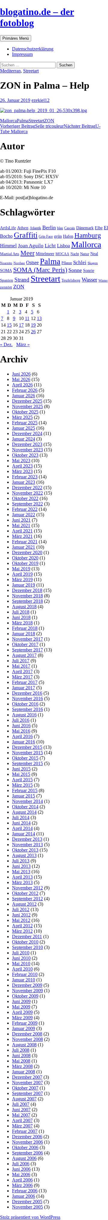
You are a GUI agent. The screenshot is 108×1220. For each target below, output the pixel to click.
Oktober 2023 (25, 455)
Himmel (8, 246)
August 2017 (24, 655)
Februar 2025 (25, 422)
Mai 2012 (21, 920)
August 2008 (24, 1044)
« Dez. (6, 344)
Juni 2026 (21, 374)
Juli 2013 (20, 860)
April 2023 (22, 465)
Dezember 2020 (27, 552)
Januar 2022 (23, 514)
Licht (50, 246)
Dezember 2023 (27, 444)
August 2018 (24, 606)
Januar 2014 (23, 833)
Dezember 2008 (27, 1033)
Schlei (79, 262)
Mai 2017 (21, 666)
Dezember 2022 (27, 487)
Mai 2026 (21, 379)
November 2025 (27, 406)
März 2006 (22, 1185)
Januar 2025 (23, 428)
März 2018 (22, 622)
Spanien (6, 280)
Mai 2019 (21, 568)
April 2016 (22, 736)
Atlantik (35, 228)
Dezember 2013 (27, 839)
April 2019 (22, 574)
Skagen (93, 263)
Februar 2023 (25, 476)
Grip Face (46, 236)
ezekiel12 (41, 100)
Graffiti (26, 235)
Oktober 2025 (25, 411)
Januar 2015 (23, 795)
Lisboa (63, 245)
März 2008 (22, 1066)
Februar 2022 (25, 509)
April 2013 (22, 877)
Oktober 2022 (25, 498)
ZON (49, 120)
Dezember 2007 (27, 1077)
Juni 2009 (21, 1001)
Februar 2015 (25, 790)
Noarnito (6, 263)
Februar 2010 (25, 974)
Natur (84, 254)
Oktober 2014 (25, 806)
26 (33, 331)
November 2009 (27, 990)
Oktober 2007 (25, 1087)
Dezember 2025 (27, 401)
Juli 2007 (20, 1104)
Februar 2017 (25, 682)
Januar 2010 (23, 979)
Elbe (99, 228)
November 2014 (27, 801)
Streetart (31, 70)
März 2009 (22, 1017)
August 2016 (24, 714)
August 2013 (24, 855)
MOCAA (62, 254)
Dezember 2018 (27, 590)
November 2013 (27, 844)
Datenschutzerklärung (32, 48)
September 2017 (27, 649)
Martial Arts (9, 254)
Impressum (22, 54)
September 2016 (27, 709)
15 (9, 325)
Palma (22, 120)
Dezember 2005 (27, 1201)
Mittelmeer (45, 253)
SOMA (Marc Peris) (40, 269)
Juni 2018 (21, 617)
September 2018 (27, 601)
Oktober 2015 (25, 758)
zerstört (6, 287)
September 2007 (27, 1093)
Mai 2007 (21, 1115)
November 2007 (27, 1082)
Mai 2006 (21, 1174)
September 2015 (27, 763)
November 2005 (27, 1206)
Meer (27, 253)
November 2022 (27, 493)
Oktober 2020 (25, 557)
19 (33, 325)
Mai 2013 (21, 871)
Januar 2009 (23, 1028)
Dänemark (85, 228)
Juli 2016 (20, 720)
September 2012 (27, 898)
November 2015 (27, 752)
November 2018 (27, 595)
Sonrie (88, 270)
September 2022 (27, 503)
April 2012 (22, 925)
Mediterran (10, 70)
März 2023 (22, 471)
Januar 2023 (23, 482)
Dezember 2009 (27, 985)
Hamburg (87, 235)
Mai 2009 (21, 1006)
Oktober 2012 (25, 893)
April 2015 (22, 779)
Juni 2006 (21, 1169)
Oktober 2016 (25, 703)
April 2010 (22, 968)
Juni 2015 (21, 768)
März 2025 (22, 417)
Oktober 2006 (25, 1147)
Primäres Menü (15, 38)
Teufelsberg (71, 280)
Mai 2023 (21, 460)
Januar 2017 (23, 687)
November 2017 (27, 639)
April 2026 (22, 384)
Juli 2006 (20, 1163)
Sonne (75, 270)
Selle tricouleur (32, 126)
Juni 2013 (21, 866)
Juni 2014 (21, 822)
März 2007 (22, 1125)
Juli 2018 (20, 612)
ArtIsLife (8, 228)
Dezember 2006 (27, 1136)
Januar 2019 (23, 584)
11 (27, 318)
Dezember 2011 (27, 936)
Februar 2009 (25, 1023)
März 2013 (22, 882)
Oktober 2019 (25, 563)
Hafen (68, 236)
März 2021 (22, 536)
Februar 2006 (25, 1190)
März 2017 (22, 676)
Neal (94, 254)
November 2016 (27, 698)
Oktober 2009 (25, 996)
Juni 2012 (21, 914)
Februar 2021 (25, 541)
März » (23, 344)
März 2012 (22, 931)
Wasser (89, 279)
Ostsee (32, 262)
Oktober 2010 (25, 941)
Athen (22, 227)
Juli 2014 (20, 817)
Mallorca (8, 120)
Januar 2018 (23, 633)
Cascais (69, 228)
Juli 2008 (20, 1050)
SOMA (6, 270)
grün (58, 236)
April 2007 (22, 1120)
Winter (103, 280)
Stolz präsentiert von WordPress (30, 1217)
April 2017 (22, 671)
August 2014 (24, 812)
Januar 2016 (23, 741)
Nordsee (19, 263)
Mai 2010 (21, 963)
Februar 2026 (25, 390)
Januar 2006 (23, 1196)
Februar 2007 (25, 1131)
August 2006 (24, 1158)
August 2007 (24, 1098)
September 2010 (27, 947)
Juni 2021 (21, 520)
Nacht (74, 254)
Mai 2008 (21, 1060)
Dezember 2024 (27, 433)
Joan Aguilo (31, 246)
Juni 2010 (21, 958)
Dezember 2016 (27, 693)
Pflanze (67, 263)
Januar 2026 (23, 395)
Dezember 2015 (27, 747)
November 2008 (27, 1039)
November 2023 (27, 449)
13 (39, 318)
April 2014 (22, 828)
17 (21, 325)
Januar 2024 (23, 438)
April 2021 (22, 530)
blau (60, 228)
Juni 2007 (21, 1109)
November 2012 (27, 887)
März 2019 (22, 579)
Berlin (49, 227)
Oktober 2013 (25, 849)
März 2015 (22, 785)
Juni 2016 (21, 725)
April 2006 (22, 1179)
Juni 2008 (21, 1055)
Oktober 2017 (25, 644)
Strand (21, 279)
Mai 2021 (21, 525)
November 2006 (27, 1142)
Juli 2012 (20, 909)
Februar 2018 (25, 628)
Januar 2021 (23, 547)
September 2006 (27, 1152)
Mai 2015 (21, 774)
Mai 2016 (21, 731)
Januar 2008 (23, 1071)
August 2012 (24, 904)
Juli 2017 (20, 660)
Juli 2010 (20, 952)
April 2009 (22, 1012)
